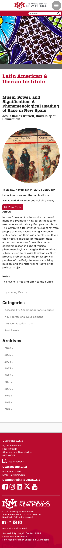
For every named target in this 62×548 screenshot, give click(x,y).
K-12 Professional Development (23, 316)
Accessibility (9, 533)
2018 (7, 402)
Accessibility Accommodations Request (29, 310)
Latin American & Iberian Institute (24, 78)
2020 (7, 388)
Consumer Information (15, 536)
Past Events (11, 330)
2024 (7, 361)
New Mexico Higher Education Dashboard (25, 539)
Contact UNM (33, 533)
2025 (7, 354)
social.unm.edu (20, 528)
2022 (7, 375)
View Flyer (14, 207)
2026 (7, 348)
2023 (7, 368)
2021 (7, 382)
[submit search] (58, 13)
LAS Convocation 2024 (19, 323)
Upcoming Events (15, 292)
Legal (21, 533)
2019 (7, 395)
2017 (7, 409)
